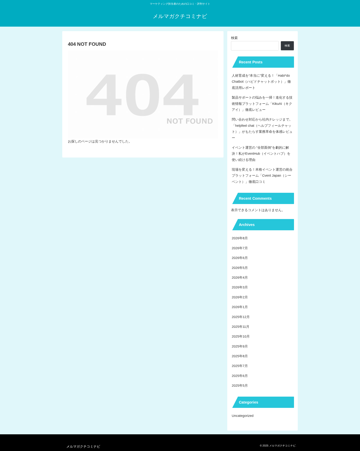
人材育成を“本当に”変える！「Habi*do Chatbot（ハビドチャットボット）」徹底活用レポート (261, 82)
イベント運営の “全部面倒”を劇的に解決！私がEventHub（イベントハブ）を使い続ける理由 (261, 154)
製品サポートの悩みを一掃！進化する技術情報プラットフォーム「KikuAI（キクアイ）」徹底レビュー (262, 104)
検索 (234, 38)
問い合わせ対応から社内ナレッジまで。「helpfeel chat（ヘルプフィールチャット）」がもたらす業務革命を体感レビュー (262, 129)
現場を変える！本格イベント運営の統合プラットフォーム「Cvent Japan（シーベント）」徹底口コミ (262, 176)
